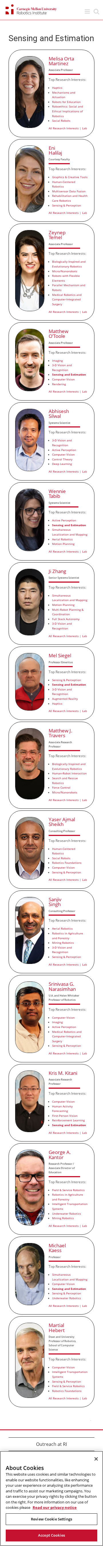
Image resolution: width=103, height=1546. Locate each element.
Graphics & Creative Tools (70, 177)
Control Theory (62, 459)
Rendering (59, 384)
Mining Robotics (63, 943)
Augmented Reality (65, 699)
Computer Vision (63, 379)
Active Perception (64, 450)
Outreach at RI (51, 1444)
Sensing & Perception (66, 205)
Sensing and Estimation (69, 374)
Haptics (57, 88)
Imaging (57, 361)
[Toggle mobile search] (96, 11)
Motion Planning (63, 544)
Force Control (61, 787)
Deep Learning (62, 464)
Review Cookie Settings (51, 1519)
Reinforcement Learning (68, 1120)
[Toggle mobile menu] (88, 11)
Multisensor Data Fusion (69, 191)
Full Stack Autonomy (66, 619)
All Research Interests (64, 128)
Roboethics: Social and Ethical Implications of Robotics (67, 111)
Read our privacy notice (55, 1507)
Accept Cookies (51, 1535)
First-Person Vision (65, 1116)
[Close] (96, 1459)
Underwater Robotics (66, 1214)
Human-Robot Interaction (69, 773)
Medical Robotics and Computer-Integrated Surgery (67, 299)
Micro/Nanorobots (64, 271)
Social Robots (61, 121)
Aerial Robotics (62, 539)
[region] (51, 1498)
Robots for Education (66, 102)
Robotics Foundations (67, 863)
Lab (84, 128)
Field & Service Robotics (68, 1190)
